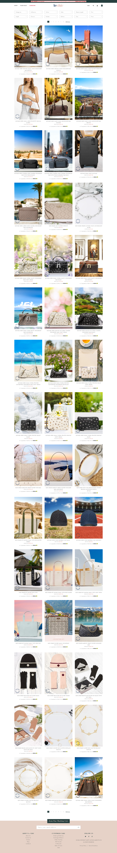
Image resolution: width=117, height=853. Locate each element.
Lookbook (28, 843)
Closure (33, 16)
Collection (33, 12)
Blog (28, 841)
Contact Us (28, 837)
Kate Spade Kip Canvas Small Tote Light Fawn (89, 592)
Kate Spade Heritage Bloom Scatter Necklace (58, 800)
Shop (15, 5)
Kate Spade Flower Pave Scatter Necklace (58, 748)
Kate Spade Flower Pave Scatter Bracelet (89, 748)
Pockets (48, 16)
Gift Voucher (58, 841)
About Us (28, 835)
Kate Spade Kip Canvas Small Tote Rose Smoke (58, 592)
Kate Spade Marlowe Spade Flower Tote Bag (28, 487)
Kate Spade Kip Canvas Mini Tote (28, 592)
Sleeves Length (79, 12)
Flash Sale (23, 5)
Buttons (63, 16)
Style (62, 12)
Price (92, 16)
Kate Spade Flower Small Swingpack (58, 643)
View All (68, 21)
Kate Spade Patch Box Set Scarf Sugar (58, 695)
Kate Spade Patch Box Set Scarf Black (28, 695)
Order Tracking (58, 839)
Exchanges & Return (58, 837)
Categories (18, 12)
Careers (28, 839)
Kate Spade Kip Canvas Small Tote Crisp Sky (28, 643)
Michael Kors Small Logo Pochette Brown (88, 68)
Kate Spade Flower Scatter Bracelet (28, 800)
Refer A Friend (58, 845)
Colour (47, 12)
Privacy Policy (83, 845)
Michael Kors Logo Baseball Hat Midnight (88, 540)
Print (92, 12)
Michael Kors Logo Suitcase (88, 173)
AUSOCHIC (32, 5)
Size (77, 16)
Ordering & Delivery (58, 835)
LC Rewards (58, 843)
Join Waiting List (58, 639)
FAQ (58, 847)
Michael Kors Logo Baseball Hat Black (58, 540)
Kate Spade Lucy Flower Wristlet (58, 226)
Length (17, 16)
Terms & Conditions (93, 845)
